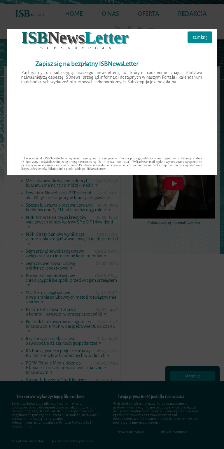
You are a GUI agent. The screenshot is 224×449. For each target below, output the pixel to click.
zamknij (199, 37)
